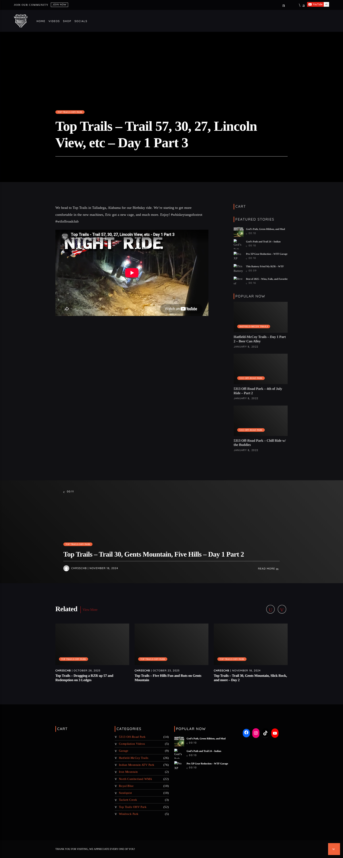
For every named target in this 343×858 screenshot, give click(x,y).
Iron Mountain (128, 771)
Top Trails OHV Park (70, 112)
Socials (80, 21)
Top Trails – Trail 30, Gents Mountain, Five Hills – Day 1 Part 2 (153, 554)
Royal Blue (126, 785)
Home (41, 21)
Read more (267, 568)
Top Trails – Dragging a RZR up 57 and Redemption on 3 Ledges (84, 678)
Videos (54, 21)
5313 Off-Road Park (251, 378)
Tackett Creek (128, 799)
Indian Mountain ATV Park (136, 764)
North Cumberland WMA (135, 779)
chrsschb (79, 568)
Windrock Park (129, 813)
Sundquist (125, 792)
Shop (67, 21)
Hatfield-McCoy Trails (253, 326)
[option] (92, 655)
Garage (123, 750)
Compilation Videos (132, 743)
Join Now (59, 4)
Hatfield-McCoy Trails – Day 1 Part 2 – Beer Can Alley (260, 339)
